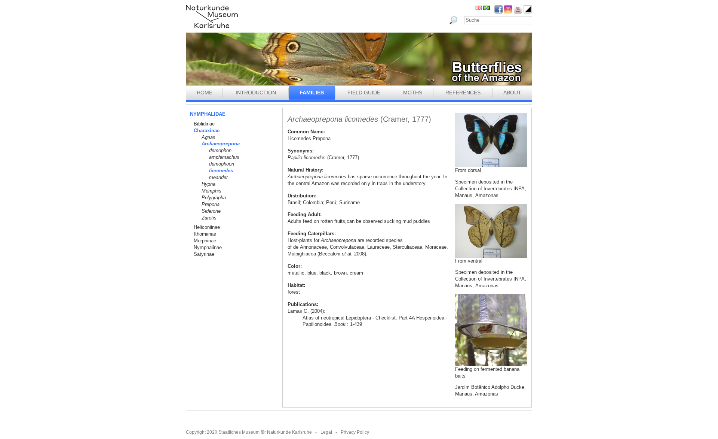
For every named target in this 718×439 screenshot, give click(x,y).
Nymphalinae (208, 247)
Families (312, 93)
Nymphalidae (207, 114)
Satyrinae (204, 254)
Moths (412, 93)
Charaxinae (207, 130)
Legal (326, 432)
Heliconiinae (207, 227)
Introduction (256, 93)
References (463, 93)
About (512, 93)
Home (204, 93)
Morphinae (205, 240)
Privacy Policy (355, 432)
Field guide (363, 93)
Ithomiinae (205, 234)
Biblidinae (204, 124)
